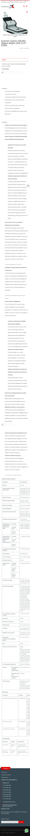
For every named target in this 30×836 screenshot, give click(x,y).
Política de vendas (6, 775)
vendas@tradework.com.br (9, 802)
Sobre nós (4, 772)
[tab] (15, 59)
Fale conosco (5, 777)
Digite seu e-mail (5, 819)
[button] (27, 13)
